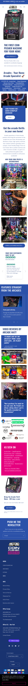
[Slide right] (17, 322)
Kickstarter (7, 86)
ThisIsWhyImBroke (7, 84)
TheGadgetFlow (20, 83)
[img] (15, 257)
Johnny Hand (21, 90)
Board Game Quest (19, 84)
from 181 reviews (10, 259)
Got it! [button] (14, 683)
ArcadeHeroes (19, 455)
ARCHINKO (6, 569)
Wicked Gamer (12, 90)
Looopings (16, 457)
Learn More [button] (5, 679)
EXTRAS (5, 572)
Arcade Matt (12, 81)
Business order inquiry (8, 603)
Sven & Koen (17, 88)
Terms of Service (7, 592)
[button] (3, 7)
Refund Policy (6, 585)
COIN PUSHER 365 (8, 565)
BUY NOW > (9, 507)
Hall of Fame (6, 599)
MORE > (10, 117)
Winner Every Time (9, 83)
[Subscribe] (23, 536)
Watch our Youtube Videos (12, 468)
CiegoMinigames (16, 451)
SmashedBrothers (7, 88)
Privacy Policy (6, 589)
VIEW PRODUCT (11, 56)
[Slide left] (10, 322)
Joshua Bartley (16, 459)
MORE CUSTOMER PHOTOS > (14, 245)
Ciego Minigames (21, 81)
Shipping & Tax (6, 596)
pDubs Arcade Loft (17, 86)
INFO (4, 575)
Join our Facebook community (13, 470)
